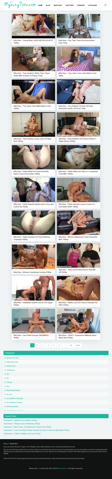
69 (8, 378)
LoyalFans (92, 5)
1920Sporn (11, 370)
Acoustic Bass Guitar (15, 410)
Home (40, 5)
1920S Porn (11, 366)
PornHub (81, 5)
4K (8, 374)
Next (78, 345)
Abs (8, 386)
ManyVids (58, 5)
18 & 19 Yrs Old (12, 358)
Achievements (12, 406)
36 (71, 345)
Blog (48, 5)
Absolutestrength (13, 390)
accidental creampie (15, 398)
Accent (9, 394)
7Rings (9, 382)
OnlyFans (70, 5)
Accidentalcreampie (15, 402)
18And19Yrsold (12, 362)
